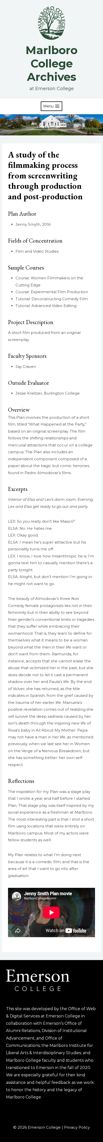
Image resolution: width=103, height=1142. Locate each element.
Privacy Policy (77, 1127)
